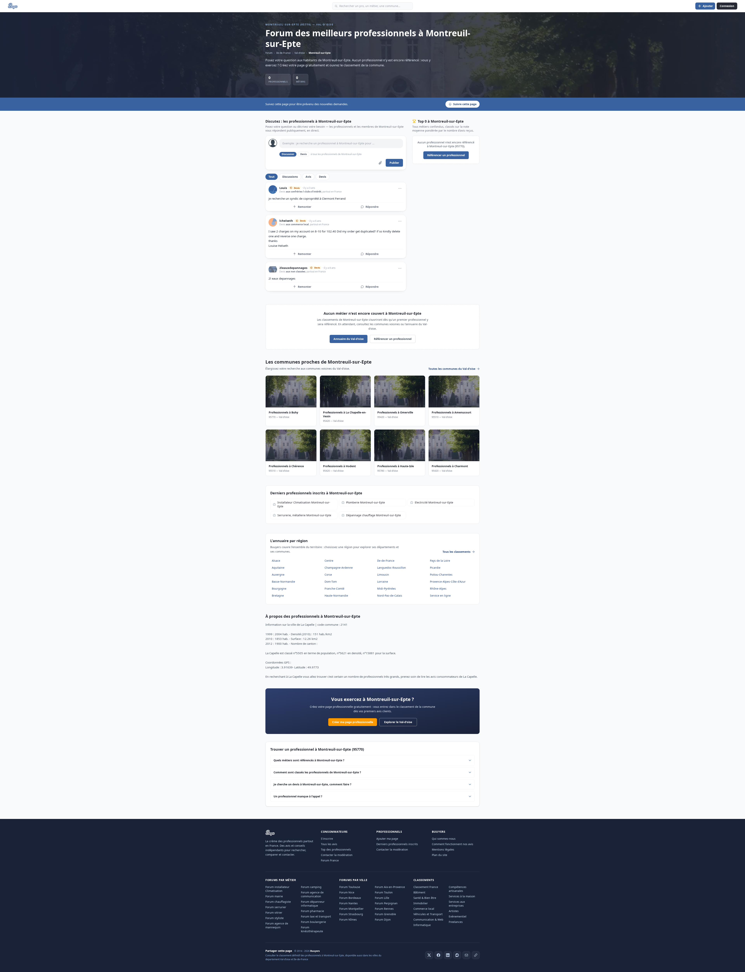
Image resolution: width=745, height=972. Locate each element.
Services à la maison (462, 896)
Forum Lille (382, 898)
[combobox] (372, 6)
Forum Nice (346, 892)
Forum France (330, 860)
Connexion (727, 6)
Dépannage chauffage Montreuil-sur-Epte (373, 515)
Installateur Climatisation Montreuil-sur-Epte (303, 504)
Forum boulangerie (313, 922)
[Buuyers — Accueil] (13, 6)
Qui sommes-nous (444, 838)
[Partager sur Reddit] (457, 955)
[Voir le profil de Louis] (273, 189)
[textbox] (341, 143)
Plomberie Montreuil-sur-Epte (365, 502)
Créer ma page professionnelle (352, 722)
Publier (394, 163)
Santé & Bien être (424, 898)
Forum (268, 53)
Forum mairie (274, 896)
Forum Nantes (348, 903)
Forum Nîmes (348, 919)
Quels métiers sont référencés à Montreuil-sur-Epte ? (309, 760)
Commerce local (423, 908)
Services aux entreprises (457, 903)
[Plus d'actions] (400, 188)
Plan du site (439, 855)
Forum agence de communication (312, 894)
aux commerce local (297, 224)
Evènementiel (457, 916)
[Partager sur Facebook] (438, 955)
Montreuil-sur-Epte (320, 53)
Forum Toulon (384, 892)
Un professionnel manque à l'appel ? (298, 796)
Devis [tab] (322, 176)
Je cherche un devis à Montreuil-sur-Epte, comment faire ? (312, 784)
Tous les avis (329, 844)
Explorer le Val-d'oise (398, 722)
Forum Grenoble (385, 914)
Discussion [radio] (288, 154)
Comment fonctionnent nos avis (452, 844)
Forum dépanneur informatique (313, 903)
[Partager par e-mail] (466, 955)
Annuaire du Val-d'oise (349, 339)
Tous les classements (456, 552)
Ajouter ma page (387, 838)
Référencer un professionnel (446, 155)
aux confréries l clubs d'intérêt (303, 191)
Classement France (425, 887)
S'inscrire (327, 838)
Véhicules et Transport (428, 914)
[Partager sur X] (429, 955)
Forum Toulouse (349, 887)
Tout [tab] (272, 176)
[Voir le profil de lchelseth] (273, 222)
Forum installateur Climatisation (277, 889)
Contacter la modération (337, 855)
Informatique (422, 925)
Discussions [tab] (290, 176)
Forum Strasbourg (351, 914)
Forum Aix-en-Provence (390, 887)
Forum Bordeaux (350, 898)
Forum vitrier (273, 912)
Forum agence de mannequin (276, 925)
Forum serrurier (275, 907)
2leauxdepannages (293, 268)
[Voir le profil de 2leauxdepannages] (273, 269)
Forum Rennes (384, 908)
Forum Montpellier (351, 908)
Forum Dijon (383, 919)
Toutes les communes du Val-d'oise (451, 369)
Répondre (372, 207)
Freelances (456, 922)
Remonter (304, 207)
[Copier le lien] (476, 955)
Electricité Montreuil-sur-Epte (434, 502)
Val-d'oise (300, 53)
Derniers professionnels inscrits (397, 844)
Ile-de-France (283, 53)
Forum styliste (274, 918)
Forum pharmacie (312, 911)
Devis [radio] (303, 154)
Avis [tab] (308, 176)
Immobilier (420, 903)
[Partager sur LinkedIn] (448, 955)
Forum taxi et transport (316, 916)
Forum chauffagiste (278, 902)
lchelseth (286, 221)
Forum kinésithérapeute (312, 929)
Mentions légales (443, 849)
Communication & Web (428, 919)
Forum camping (311, 887)
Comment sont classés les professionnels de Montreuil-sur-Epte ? (317, 772)
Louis (283, 188)
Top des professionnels (336, 849)
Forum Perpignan (386, 903)
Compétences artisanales (457, 889)
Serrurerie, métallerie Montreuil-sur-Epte (304, 515)
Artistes (454, 911)
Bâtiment (419, 892)
